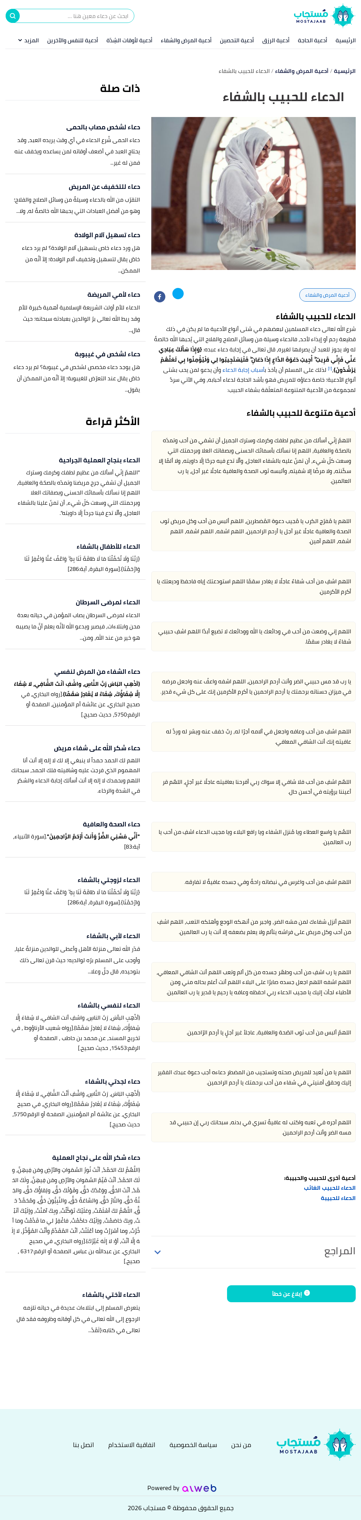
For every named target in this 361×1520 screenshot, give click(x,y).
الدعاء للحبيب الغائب (330, 1187)
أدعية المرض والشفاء (186, 40)
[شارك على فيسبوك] (159, 296)
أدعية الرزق (275, 40)
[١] (330, 368)
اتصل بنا (83, 1445)
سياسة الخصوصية (193, 1445)
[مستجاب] (312, 1444)
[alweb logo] (199, 1487)
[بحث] (13, 16)
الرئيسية (346, 40)
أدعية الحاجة (312, 40)
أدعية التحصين (237, 40)
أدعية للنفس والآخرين (72, 40)
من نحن (241, 1445)
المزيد (31, 40)
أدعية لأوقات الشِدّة (129, 40)
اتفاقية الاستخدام (131, 1445)
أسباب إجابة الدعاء (243, 369)
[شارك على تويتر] (178, 293)
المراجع (340, 1251)
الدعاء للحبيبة (338, 1198)
